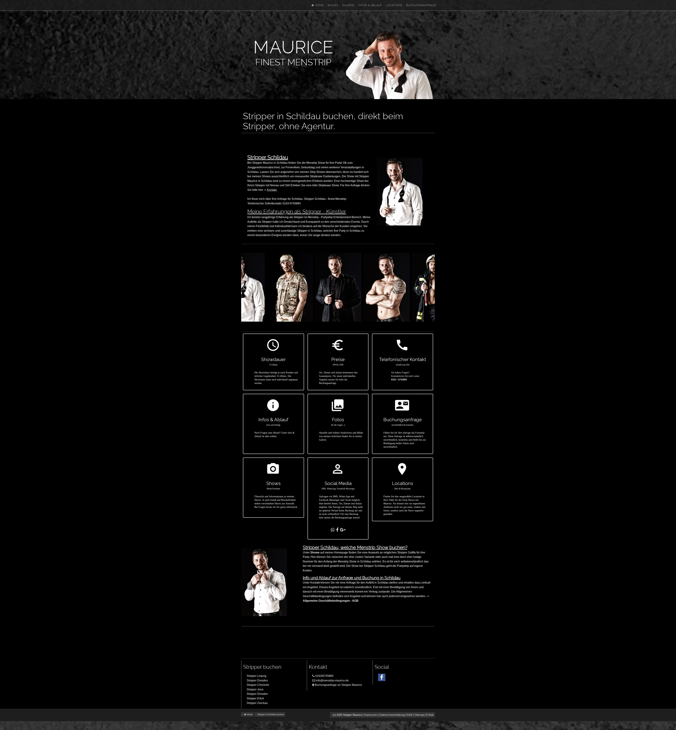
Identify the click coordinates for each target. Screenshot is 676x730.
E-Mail (429, 714)
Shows (333, 5)
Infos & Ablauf (370, 5)
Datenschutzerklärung (392, 714)
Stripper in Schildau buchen (270, 714)
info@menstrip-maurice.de (332, 680)
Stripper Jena (255, 689)
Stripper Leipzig (256, 675)
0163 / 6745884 (399, 379)
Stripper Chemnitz (258, 684)
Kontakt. (272, 189)
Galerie (348, 5)
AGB (409, 714)
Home (319, 5)
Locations (394, 5)
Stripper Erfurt (255, 698)
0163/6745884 (324, 675)
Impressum (370, 714)
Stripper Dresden (257, 680)
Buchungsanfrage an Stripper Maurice (338, 684)
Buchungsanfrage (421, 5)
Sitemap (419, 714)
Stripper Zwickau (257, 702)
